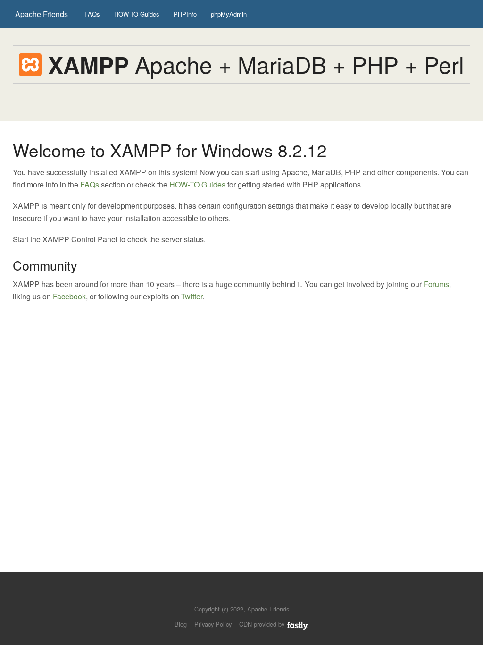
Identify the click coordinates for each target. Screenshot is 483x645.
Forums (436, 284)
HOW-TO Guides (136, 13)
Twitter (191, 296)
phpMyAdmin (229, 13)
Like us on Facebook (248, 595)
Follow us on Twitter (232, 595)
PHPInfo (185, 13)
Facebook (69, 296)
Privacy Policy (213, 624)
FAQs (92, 13)
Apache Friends (41, 13)
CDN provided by (262, 624)
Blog (181, 624)
